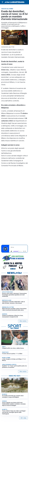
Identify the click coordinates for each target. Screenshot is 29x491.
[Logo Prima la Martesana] (14, 2)
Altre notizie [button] (22, 321)
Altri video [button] (23, 418)
